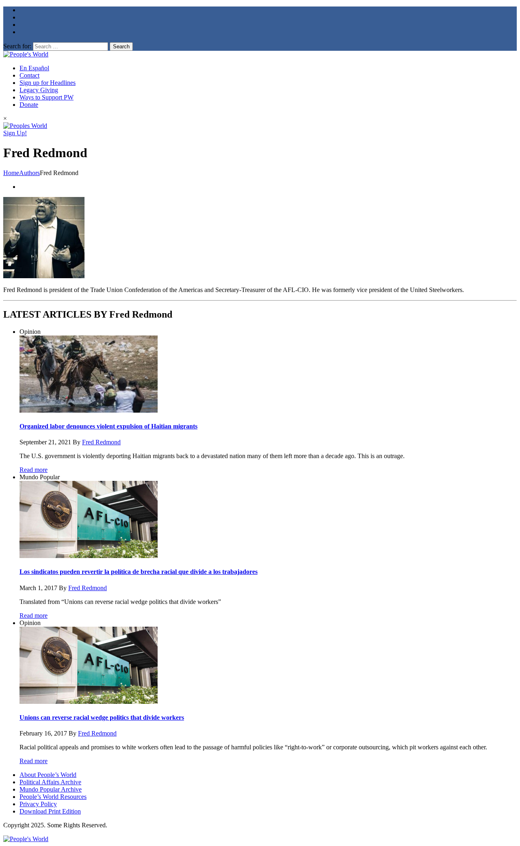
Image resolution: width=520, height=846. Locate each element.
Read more (34, 469)
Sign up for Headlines (48, 82)
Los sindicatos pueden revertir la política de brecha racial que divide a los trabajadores (139, 571)
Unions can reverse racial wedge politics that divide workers (102, 717)
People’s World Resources (53, 796)
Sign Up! (15, 133)
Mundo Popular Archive (51, 789)
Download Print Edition (50, 811)
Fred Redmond (101, 442)
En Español (34, 68)
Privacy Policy (38, 804)
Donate (29, 104)
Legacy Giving (39, 90)
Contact (29, 75)
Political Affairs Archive (50, 782)
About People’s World (48, 774)
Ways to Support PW (47, 97)
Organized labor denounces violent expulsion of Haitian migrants (108, 426)
